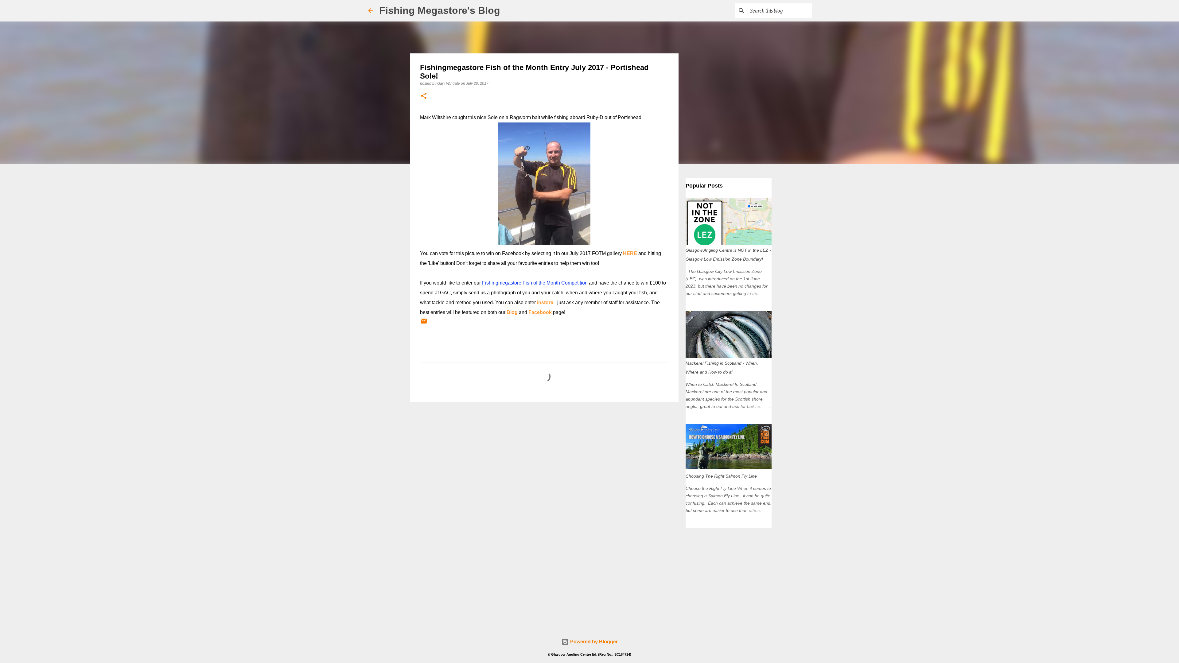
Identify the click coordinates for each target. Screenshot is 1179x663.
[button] (423, 96)
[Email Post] (423, 323)
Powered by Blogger (593, 641)
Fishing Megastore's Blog (439, 10)
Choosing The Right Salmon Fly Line (721, 476)
